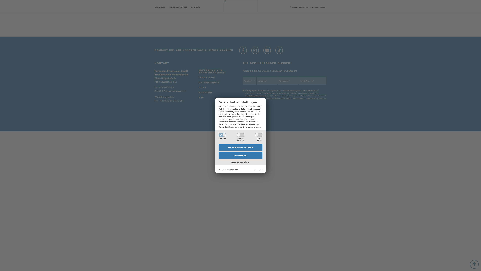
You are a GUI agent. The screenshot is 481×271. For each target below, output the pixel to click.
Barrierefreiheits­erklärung (228, 169)
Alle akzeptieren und (240, 147)
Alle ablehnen (240, 155)
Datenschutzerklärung (252, 127)
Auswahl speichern (240, 162)
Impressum (258, 169)
